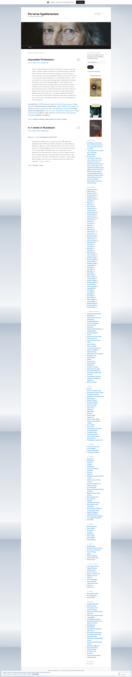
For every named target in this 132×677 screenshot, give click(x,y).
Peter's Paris (90, 630)
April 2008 (90, 296)
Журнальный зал (92, 575)
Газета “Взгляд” (91, 552)
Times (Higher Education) (94, 518)
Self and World (91, 363)
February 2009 (91, 277)
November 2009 (91, 260)
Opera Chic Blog (91, 406)
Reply (41, 165)
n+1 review (36, 137)
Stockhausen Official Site (94, 428)
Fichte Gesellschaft (92, 333)
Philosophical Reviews (93, 502)
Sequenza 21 (90, 417)
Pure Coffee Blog (92, 595)
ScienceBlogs (91, 537)
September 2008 (91, 286)
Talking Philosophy (92, 514)
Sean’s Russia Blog (92, 557)
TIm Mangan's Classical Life (95, 440)
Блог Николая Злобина (93, 550)
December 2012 (91, 212)
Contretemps (90, 466)
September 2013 (91, 199)
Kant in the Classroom (93, 446)
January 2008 (90, 301)
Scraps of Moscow (92, 556)
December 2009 (91, 258)
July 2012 (89, 221)
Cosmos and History (93, 468)
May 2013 (89, 203)
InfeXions (89, 474)
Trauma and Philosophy (93, 655)
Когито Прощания (92, 579)
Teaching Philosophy (93, 450)
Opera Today (90, 408)
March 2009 (90, 275)
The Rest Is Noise (92, 432)
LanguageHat (90, 617)
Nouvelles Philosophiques (94, 629)
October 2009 (90, 261)
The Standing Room (92, 434)
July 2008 (89, 290)
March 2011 (90, 229)
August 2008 (90, 288)
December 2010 (91, 235)
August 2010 (90, 242)
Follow (90, 67)
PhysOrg (89, 532)
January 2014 (90, 191)
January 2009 (90, 278)
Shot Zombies (91, 597)
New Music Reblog (92, 402)
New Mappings (91, 625)
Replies (64, 119)
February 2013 (91, 208)
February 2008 (91, 299)
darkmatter (90, 470)
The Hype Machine (92, 430)
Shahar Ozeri (45, 63)
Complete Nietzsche (92, 321)
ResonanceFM (91, 415)
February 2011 (91, 231)
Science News (91, 536)
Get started (80, 2)
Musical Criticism (92, 400)
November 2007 (91, 305)
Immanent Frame (92, 338)
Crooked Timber (91, 325)
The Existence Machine (93, 371)
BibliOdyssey (91, 316)
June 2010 (90, 246)
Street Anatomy (91, 539)
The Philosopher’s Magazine (95, 516)
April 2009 (90, 273)
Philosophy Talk (91, 355)
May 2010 (89, 248)
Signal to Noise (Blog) (93, 419)
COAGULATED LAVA (93, 604)
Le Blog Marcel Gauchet (93, 619)
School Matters (91, 448)
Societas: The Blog (92, 367)
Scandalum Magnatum (93, 646)
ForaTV (89, 334)
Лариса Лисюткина (92, 583)
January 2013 (90, 210)
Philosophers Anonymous (94, 632)
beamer (89, 389)
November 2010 (91, 237)
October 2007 (90, 307)
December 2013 (91, 193)
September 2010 (91, 241)
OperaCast (90, 409)
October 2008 (90, 284)
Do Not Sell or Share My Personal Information (72, 671)
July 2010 (89, 244)
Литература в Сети (92, 608)
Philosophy (41, 119)
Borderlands (90, 461)
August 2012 (90, 220)
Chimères (89, 462)
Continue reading (45, 161)
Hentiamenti (90, 587)
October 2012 (90, 216)
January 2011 (90, 233)
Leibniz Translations (93, 350)
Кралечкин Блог (91, 581)
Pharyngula (90, 530)
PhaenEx (89, 501)
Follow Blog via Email (94, 52)
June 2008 (90, 292)
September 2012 (91, 218)
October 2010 (90, 239)
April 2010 (90, 250)
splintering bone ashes (93, 369)
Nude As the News (92, 404)
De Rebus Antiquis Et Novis (95, 548)
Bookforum (90, 459)
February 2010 (91, 254)
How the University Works (94, 336)
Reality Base (90, 534)
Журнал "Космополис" (93, 574)
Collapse (89, 464)
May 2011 (89, 225)
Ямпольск (90, 585)
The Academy (57, 119)
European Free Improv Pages (95, 392)
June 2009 (90, 269)
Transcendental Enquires (94, 376)
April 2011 (90, 227)
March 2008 (90, 297)
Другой (89, 554)
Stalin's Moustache (92, 648)
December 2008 (91, 280)
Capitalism (35, 119)
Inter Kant (90, 613)
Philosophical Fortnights (94, 634)
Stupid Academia (49, 119)
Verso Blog (90, 519)
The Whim (90, 653)
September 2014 (91, 189)
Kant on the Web (91, 346)
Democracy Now (91, 606)
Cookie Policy (35, 674)
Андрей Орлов (91, 570)
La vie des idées (91, 487)
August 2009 (90, 265)
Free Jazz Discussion (93, 394)
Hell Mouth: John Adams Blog (95, 396)
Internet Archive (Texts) (93, 340)
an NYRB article (42, 104)
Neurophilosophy (92, 526)
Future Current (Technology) (95, 611)
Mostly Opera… (91, 398)
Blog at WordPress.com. (54, 671)
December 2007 (91, 303)
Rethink (89, 359)
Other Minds (90, 411)
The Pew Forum (91, 651)
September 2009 (91, 263)
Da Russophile (91, 546)
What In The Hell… (92, 382)
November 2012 (91, 214)
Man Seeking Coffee (92, 593)
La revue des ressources (94, 348)
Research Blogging (92, 512)
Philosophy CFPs (92, 636)
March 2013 (90, 206)
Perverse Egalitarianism (43, 14)
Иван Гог (89, 577)
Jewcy (89, 342)
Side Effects (90, 365)
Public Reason (91, 357)
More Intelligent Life (92, 497)
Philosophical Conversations (95, 353)
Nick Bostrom (91, 627)
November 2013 (91, 195)
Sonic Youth (90, 427)
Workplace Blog (91, 657)
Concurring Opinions (93, 323)
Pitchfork (89, 413)
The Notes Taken (91, 649)
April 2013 (90, 204)
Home (29, 47)
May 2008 (89, 294)
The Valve (90, 374)
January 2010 (90, 256)
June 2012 (90, 223)
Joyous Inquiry (91, 344)
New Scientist (91, 528)
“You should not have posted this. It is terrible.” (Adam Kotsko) (95, 152)
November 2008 (91, 282)
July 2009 (89, 267)
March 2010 (90, 252)
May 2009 (89, 271)
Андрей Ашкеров (92, 568)
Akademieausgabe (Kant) (94, 314)
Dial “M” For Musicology (94, 390)
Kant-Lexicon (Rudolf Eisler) (95, 615)
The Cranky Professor (93, 452)
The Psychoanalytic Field (94, 372)
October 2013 (90, 197)
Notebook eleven (91, 352)
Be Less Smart (91, 156)
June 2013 (90, 201)
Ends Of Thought (92, 610)
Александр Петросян (93, 566)
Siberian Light (91, 559)
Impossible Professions (41, 59)
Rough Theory (91, 361)
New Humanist (91, 499)
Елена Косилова (92, 572)
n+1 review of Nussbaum (41, 127)
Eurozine (89, 472)
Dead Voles (90, 327)
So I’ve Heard (91, 425)
